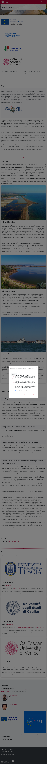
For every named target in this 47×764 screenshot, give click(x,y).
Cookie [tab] (13, 374)
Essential (18, 390)
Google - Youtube (20, 392)
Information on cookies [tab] (14, 381)
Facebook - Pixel (26, 390)
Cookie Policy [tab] (13, 377)
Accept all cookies (32, 395)
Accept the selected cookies (21, 395)
